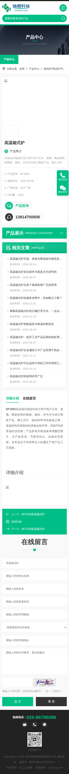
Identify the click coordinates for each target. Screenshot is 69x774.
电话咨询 (62, 179)
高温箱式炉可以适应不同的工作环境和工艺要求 (36, 363)
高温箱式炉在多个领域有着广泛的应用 (33, 284)
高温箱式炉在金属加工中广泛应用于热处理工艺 (36, 350)
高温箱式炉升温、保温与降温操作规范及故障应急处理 (36, 258)
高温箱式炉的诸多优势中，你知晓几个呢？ (36, 297)
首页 (22, 68)
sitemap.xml (56, 767)
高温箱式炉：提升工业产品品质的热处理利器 (36, 337)
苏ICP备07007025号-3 (42, 762)
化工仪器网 (26, 767)
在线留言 (29, 398)
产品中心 (9, 59)
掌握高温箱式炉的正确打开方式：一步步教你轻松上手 (36, 310)
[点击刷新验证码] (44, 682)
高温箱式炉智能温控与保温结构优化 (32, 324)
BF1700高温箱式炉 (33, 528)
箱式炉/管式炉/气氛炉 (56, 68)
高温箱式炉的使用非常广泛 (26, 376)
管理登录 (40, 767)
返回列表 (16, 521)
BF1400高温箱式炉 (33, 514)
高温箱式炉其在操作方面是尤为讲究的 (33, 271)
